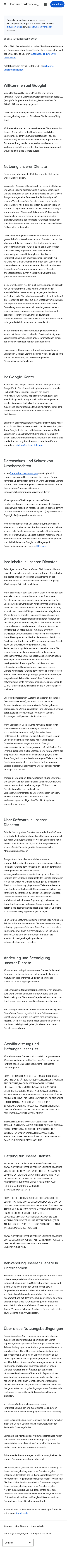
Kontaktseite (22, 1513)
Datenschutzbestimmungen (24, 473)
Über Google (21, 1526)
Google (8, 1526)
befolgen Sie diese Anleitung (29, 445)
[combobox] (18, 1542)
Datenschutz (37, 1526)
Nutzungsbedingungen (16, 1533)
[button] (5, 4)
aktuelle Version (15, 27)
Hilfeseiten (41, 546)
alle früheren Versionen (40, 27)
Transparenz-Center (41, 1533)
